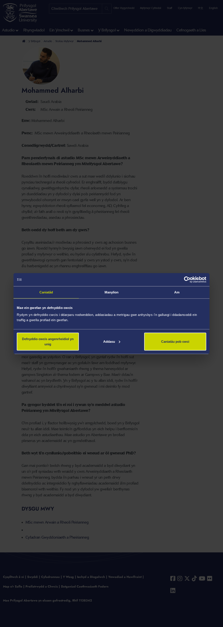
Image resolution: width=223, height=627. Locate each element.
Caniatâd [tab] (46, 292)
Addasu (109, 341)
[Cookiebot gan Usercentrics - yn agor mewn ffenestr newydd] (187, 279)
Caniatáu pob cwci (175, 341)
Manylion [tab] (112, 292)
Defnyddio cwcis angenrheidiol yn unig (48, 341)
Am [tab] (176, 292)
